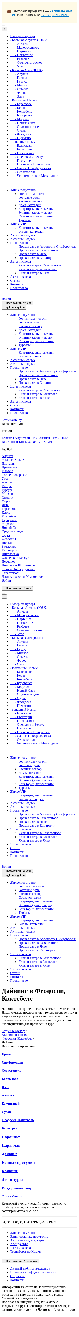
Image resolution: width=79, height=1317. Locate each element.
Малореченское (13, 459)
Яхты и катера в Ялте (34, 273)
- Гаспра (18, 77)
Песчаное (8, 561)
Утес (5, 478)
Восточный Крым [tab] (14, 441)
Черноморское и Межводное (22, 576)
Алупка (7, 482)
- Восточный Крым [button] (24, 100)
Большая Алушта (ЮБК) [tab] (19, 438)
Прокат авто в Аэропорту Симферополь (47, 246)
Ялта (5, 505)
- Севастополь (22, 172)
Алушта (7, 456)
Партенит (9, 463)
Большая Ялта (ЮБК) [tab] (52, 438)
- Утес (17, 66)
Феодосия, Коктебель (18, 1120)
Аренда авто (19, 1244)
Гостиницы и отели (33, 193)
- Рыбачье (19, 59)
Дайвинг (9, 1154)
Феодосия (9, 539)
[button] (22, 36)
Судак (6, 535)
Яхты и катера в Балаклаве (38, 269)
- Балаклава (21, 145)
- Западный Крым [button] (23, 141)
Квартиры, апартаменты (36, 209)
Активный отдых (22, 235)
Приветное (9, 467)
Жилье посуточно (23, 190)
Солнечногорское (14, 475)
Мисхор (7, 493)
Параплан (11, 1145)
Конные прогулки (18, 1162)
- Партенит (20, 51)
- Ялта (17, 96)
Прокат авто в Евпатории (37, 258)
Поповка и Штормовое (18, 565)
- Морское (19, 119)
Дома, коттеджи (30, 205)
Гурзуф (7, 490)
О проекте (17, 1276)
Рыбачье (7, 471)
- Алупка (19, 74)
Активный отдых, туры (27, 1240)
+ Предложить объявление (20, 1261)
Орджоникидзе (12, 531)
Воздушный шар (17, 1188)
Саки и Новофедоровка (18, 569)
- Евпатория (21, 149)
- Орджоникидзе (24, 126)
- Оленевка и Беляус (27, 157)
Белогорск (9, 1128)
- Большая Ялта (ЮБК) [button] (26, 70)
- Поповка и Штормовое (30, 164)
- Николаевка (22, 153)
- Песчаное (20, 160)
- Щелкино (20, 138)
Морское (8, 524)
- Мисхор (19, 85)
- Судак (18, 130)
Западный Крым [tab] (40, 441)
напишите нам (61, 11)
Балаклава (9, 546)
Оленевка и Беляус (15, 558)
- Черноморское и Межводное (34, 175)
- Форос (18, 92)
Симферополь (12, 1062)
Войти (6, 299)
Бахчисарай (11, 1103)
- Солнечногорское (26, 62)
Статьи (15, 280)
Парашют (11, 1137)
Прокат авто (19, 242)
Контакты (17, 284)
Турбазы (25, 220)
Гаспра (7, 486)
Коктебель (9, 516)
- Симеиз (19, 89)
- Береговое (21, 104)
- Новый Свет (22, 123)
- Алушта (19, 43)
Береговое (9, 509)
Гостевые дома (29, 197)
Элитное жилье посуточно (29, 1236)
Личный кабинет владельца (30, 1268)
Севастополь (11, 573)
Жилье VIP (18, 224)
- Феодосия (20, 134)
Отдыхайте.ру (12, 420)
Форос (6, 501)
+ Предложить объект (17, 303)
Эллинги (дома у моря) (35, 212)
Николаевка (10, 554)
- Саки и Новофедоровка (30, 168)
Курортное (9, 520)
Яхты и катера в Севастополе (40, 265)
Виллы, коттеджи (31, 231)
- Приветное (21, 55)
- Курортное (21, 115)
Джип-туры (12, 1179)
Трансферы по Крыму (26, 1251)
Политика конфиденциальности (33, 1272)
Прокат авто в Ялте (33, 254)
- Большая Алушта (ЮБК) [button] (28, 40)
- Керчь (17, 108)
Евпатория (9, 550)
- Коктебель (21, 111)
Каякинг (10, 1171)
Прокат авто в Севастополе (38, 250)
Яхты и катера (20, 261)
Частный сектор (30, 201)
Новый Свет (11, 527)
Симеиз (7, 497)
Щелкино (8, 542)
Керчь (6, 512)
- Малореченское (24, 47)
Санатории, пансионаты (36, 216)
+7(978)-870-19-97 (55, 15)
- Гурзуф (18, 81)
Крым (6, 1054)
